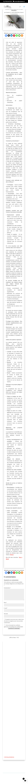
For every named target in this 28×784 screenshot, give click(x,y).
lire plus (7, 678)
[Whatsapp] (16, 35)
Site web (6, 613)
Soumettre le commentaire (14, 628)
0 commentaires (14, 14)
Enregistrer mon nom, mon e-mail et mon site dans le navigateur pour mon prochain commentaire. (14, 621)
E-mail (5, 608)
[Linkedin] (11, 35)
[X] (9, 35)
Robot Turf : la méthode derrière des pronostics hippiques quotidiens (14, 658)
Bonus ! (12, 554)
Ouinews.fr (8, 12)
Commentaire (7, 587)
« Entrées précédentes (9, 757)
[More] (22, 35)
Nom (5, 602)
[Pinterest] (14, 35)
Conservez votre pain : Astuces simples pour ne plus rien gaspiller (14, 699)
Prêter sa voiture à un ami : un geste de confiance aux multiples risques (14, 738)
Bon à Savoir (20, 12)
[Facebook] (6, 35)
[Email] (19, 35)
